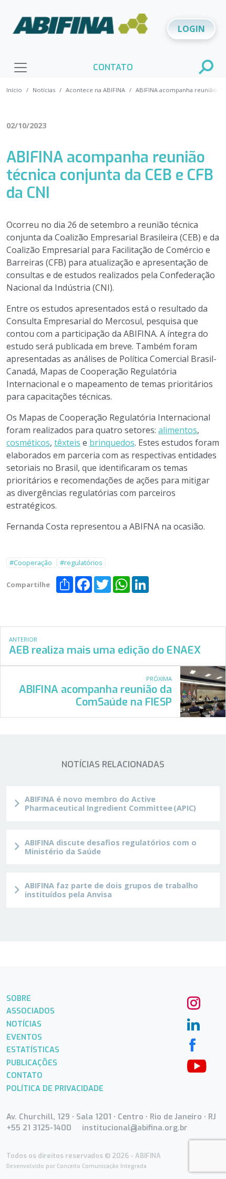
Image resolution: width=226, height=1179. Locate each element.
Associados (30, 1011)
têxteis (67, 442)
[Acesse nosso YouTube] (192, 1064)
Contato (24, 1076)
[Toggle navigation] (20, 68)
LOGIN (191, 29)
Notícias (44, 90)
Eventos (24, 1037)
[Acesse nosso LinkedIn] (192, 1022)
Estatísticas (32, 1050)
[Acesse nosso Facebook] (192, 1043)
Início (14, 90)
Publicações (31, 1063)
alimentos (177, 430)
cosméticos (28, 442)
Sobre (18, 999)
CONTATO (113, 67)
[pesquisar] (206, 68)
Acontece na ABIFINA (95, 90)
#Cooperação (31, 562)
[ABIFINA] (80, 28)
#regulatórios (81, 562)
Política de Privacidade (55, 1089)
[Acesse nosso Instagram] (192, 1001)
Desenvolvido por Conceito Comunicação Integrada (76, 1166)
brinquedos (112, 442)
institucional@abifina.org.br (135, 1128)
